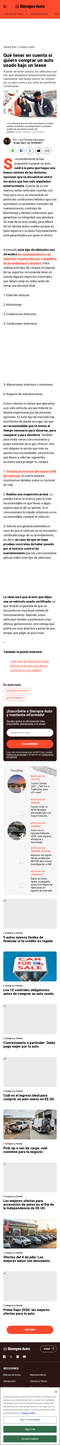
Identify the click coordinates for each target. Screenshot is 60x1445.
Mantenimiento (39, 14)
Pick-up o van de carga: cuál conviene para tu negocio (25, 1150)
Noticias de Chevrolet (38, 873)
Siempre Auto (9, 47)
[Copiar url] (47, 150)
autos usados (14, 698)
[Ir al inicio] (16, 1349)
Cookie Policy (28, 1413)
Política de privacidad (16, 755)
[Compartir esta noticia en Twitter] (30, 150)
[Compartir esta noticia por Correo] (38, 150)
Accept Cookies (30, 1439)
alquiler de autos (17, 691)
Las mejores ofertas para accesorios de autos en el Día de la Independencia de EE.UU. (28, 1204)
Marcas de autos (14, 14)
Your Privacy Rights (30, 1419)
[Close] (56, 1391)
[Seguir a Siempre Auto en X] (11, 1356)
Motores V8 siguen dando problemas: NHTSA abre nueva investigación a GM (41, 860)
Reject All (30, 1429)
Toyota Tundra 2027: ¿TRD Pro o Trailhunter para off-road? (40, 788)
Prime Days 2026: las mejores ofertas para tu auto (26, 1312)
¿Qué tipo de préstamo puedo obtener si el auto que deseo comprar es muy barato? (29, 666)
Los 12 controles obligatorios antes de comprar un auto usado (28, 992)
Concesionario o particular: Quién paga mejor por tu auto (29, 1044)
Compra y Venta (26, 47)
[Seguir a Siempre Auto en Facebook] (4, 1356)
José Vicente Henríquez (31, 139)
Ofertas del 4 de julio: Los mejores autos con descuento (26, 1259)
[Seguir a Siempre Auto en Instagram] (17, 1356)
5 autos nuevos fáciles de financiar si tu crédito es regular (28, 939)
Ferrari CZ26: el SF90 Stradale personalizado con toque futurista (41, 811)
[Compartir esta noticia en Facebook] (21, 150)
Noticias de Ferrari (38, 801)
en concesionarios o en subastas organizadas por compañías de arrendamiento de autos (29, 258)
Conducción (9, 1381)
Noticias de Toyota (38, 778)
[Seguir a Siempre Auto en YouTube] (24, 1356)
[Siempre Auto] (30, 6)
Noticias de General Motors (41, 850)
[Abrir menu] (4, 6)
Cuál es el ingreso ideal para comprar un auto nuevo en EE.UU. (29, 1097)
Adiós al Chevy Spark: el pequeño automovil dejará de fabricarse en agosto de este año (41, 884)
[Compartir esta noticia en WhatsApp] (12, 150)
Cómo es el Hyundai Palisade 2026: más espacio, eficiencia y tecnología (41, 836)
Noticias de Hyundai (38, 825)
